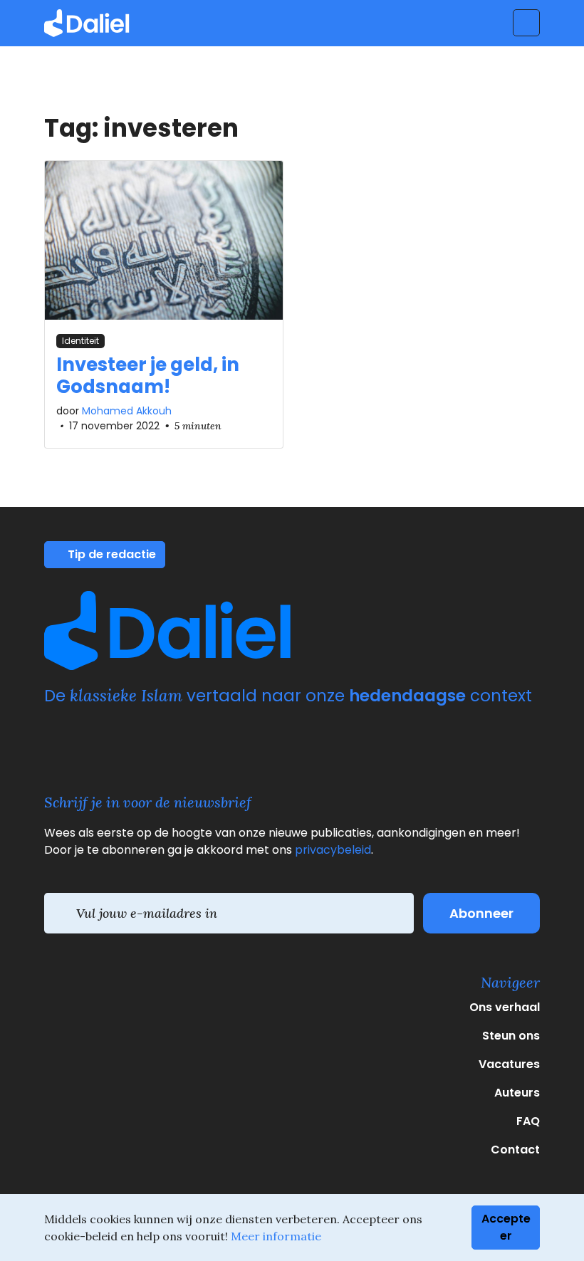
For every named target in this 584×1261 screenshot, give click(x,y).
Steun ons (511, 1035)
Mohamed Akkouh (127, 411)
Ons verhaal (504, 1007)
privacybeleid (333, 850)
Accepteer (506, 1227)
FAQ (528, 1121)
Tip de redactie (110, 554)
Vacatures (509, 1064)
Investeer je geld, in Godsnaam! (147, 375)
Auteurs (517, 1092)
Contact (515, 1149)
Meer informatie (276, 1236)
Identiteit (80, 341)
